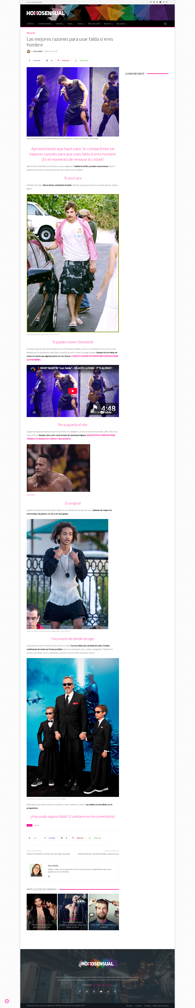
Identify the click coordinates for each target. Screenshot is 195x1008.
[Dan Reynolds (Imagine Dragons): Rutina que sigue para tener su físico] (73, 912)
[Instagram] (154, 2)
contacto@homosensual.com (102, 985)
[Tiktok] (108, 991)
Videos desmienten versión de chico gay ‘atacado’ (48, 854)
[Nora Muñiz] (29, 51)
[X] (49, 876)
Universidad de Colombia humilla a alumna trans (98, 854)
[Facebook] (150, 2)
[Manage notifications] (7, 1001)
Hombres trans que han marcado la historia (42, 925)
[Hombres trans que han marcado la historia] (42, 912)
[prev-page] (28, 934)
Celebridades (72, 919)
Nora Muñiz (38, 51)
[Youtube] (160, 2)
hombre (36, 825)
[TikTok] (163, 2)
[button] (165, 23)
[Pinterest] (166, 2)
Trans (41, 921)
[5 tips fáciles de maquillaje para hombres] (104, 912)
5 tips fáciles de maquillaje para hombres (103, 925)
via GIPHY (31, 495)
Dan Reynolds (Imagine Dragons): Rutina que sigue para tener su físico (73, 924)
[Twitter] (157, 2)
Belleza (31, 33)
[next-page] (32, 934)
